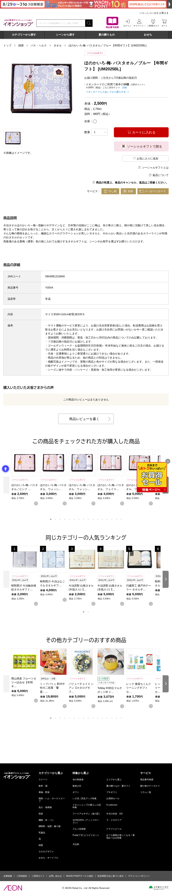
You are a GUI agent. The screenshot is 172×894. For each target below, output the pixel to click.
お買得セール (112, 798)
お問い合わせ (55, 876)
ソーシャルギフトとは (155, 167)
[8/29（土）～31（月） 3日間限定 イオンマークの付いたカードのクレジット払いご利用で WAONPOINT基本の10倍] (86, 4)
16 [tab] (121, 519)
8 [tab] (83, 519)
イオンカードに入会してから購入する (106, 91)
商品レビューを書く (84, 419)
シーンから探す (65, 34)
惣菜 (41, 813)
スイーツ (43, 779)
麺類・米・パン (46, 820)
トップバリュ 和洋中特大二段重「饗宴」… (52, 687)
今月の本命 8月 (114, 813)
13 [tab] (107, 519)
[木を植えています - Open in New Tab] (159, 888)
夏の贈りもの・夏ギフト (118, 786)
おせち (148, 34)
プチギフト (111, 792)
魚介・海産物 (45, 807)
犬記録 (76, 844)
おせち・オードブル (48, 857)
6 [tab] (74, 519)
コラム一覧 (145, 792)
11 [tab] (97, 519)
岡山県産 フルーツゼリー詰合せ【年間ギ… (23, 682)
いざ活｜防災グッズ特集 (85, 798)
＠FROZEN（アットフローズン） (86, 821)
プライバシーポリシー (139, 876)
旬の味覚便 (78, 779)
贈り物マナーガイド (150, 786)
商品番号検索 (146, 779)
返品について (161, 175)
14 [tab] (112, 519)
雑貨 (21, 45)
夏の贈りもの (107, 34)
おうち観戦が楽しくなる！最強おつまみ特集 (120, 836)
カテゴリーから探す (24, 34)
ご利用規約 (21, 876)
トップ (7, 45)
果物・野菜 (44, 792)
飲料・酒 (43, 786)
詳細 (124, 87)
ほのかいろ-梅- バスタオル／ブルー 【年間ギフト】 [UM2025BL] (107, 45)
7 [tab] (79, 519)
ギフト (76, 792)
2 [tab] (55, 519)
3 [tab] (60, 519)
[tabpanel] (41, 89)
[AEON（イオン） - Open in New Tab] (12, 888)
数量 (87, 132)
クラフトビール (114, 829)
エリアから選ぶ (114, 779)
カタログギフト (46, 851)
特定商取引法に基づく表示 (110, 876)
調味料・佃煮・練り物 (49, 826)
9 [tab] (88, 519)
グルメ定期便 (79, 829)
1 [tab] (50, 519)
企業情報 (7, 876)
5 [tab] (69, 519)
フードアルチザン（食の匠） (87, 813)
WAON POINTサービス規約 (79, 876)
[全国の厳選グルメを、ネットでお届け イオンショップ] (18, 22)
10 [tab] (93, 519)
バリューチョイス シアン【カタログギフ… (81, 687)
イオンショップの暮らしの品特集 (87, 806)
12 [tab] (102, 519)
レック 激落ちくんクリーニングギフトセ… (138, 687)
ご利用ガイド (38, 876)
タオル (58, 45)
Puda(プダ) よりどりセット (86, 835)
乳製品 (42, 832)
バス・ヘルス (39, 45)
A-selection (111, 805)
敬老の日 (77, 786)
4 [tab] (65, 519)
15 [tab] (116, 519)
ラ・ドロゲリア (114, 820)
